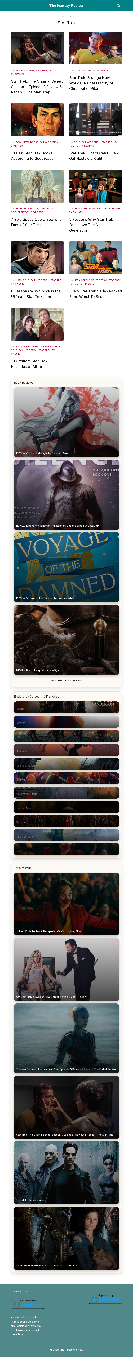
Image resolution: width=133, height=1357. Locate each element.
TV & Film (74, 146)
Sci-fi (77, 142)
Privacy (15, 1291)
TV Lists (78, 212)
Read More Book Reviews (66, 680)
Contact (26, 1291)
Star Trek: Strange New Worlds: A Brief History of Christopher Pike (91, 83)
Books (34, 142)
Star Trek (41, 70)
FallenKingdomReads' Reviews (34, 346)
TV (50, 70)
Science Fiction (25, 70)
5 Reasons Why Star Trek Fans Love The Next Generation (91, 225)
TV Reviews (17, 74)
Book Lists (22, 142)
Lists (43, 208)
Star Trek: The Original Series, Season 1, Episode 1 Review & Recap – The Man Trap (37, 86)
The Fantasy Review (66, 5)
